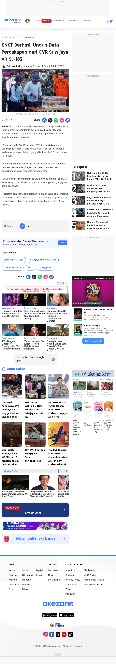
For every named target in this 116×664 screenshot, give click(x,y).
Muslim (26, 585)
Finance (13, 575)
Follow (62, 243)
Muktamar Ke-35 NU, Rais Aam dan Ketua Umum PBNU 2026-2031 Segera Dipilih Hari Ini (99, 176)
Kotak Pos (70, 585)
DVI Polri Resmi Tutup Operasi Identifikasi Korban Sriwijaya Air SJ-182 (57, 410)
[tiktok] (70, 634)
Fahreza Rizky (15, 66)
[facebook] (51, 634)
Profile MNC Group (94, 580)
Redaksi (69, 575)
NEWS (16, 37)
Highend (26, 580)
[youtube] (64, 634)
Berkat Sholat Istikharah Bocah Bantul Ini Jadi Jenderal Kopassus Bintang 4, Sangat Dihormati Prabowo (100, 213)
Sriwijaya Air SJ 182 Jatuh (43, 260)
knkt (30, 268)
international (73, 21)
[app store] (66, 615)
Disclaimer (89, 570)
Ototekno (27, 575)
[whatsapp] (56, 120)
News (12, 570)
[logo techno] (12, 21)
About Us (70, 570)
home (37, 21)
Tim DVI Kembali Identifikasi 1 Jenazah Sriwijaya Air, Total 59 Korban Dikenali (58, 457)
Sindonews (53, 570)
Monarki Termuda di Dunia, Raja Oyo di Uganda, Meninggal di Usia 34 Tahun (98, 225)
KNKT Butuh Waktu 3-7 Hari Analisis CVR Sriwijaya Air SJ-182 (34, 410)
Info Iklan (70, 594)
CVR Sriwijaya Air (12, 268)
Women (13, 580)
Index (39, 575)
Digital (39, 570)
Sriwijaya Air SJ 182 (13, 260)
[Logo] (27, 21)
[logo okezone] (58, 604)
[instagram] (45, 634)
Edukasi (26, 589)
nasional (46, 21)
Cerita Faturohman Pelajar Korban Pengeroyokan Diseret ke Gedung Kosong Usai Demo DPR (100, 188)
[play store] (49, 615)
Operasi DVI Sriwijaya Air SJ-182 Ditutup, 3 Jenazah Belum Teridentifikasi (10, 457)
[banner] (35, 525)
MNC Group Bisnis (93, 585)
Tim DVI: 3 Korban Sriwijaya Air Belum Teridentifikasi (35, 455)
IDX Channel (54, 580)
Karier (68, 589)
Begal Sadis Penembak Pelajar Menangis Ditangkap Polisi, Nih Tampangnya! (99, 201)
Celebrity (14, 585)
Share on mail (62, 120)
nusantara (87, 21)
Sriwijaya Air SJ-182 (28, 134)
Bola (11, 589)
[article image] (78, 176)
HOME (4, 37)
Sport (25, 570)
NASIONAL (30, 37)
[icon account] (4, 66)
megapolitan (58, 21)
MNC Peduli (90, 575)
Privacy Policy (72, 580)
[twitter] (58, 634)
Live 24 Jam (33, 512)
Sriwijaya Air (45, 268)
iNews (51, 575)
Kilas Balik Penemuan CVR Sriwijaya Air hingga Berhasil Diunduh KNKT (10, 410)
